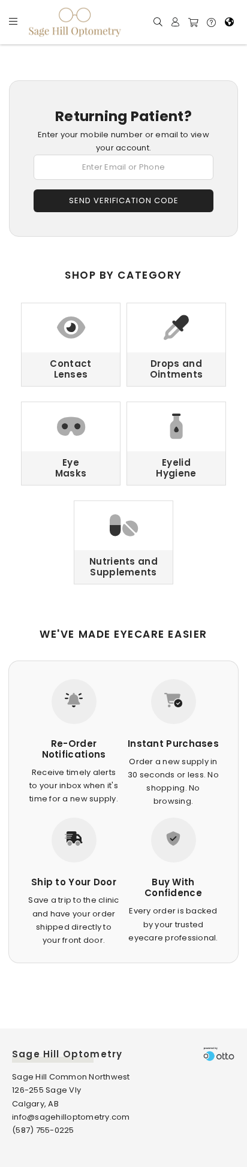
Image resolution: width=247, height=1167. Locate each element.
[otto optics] (219, 1053)
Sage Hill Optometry (67, 1054)
